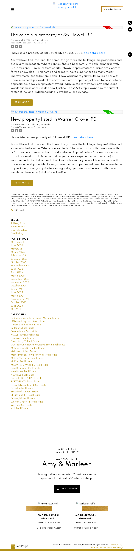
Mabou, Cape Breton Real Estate (29, 199)
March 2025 (18, 276)
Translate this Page (113, 9)
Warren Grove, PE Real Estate (32, 43)
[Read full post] (67, 29)
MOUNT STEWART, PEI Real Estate (39, 201)
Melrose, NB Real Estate (52, 199)
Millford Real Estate (18, 201)
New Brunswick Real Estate (63, 201)
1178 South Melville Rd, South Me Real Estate (38, 194)
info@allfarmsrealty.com (48, 528)
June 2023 (17, 306)
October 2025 (19, 262)
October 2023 (19, 302)
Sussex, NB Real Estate (25, 205)
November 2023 (20, 299)
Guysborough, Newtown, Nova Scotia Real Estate (38, 345)
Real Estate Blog (19, 230)
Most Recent (17, 242)
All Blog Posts (18, 223)
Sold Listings (17, 233)
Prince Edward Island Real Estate (56, 203)
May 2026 (16, 249)
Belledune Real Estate (110, 194)
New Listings (18, 227)
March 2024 (18, 296)
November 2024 (20, 282)
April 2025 (17, 272)
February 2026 (19, 256)
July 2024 (16, 289)
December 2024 (20, 279)
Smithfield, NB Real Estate (96, 203)
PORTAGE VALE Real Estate (33, 203)
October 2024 (19, 286)
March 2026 (18, 252)
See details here (94, 53)
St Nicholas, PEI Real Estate (25, 395)
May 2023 (16, 309)
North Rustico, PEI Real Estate (26, 378)
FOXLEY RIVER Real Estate (40, 196)
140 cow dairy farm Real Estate (67, 194)
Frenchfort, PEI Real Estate (78, 196)
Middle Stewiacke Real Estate (106, 199)
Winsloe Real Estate (66, 205)
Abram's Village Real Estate (90, 194)
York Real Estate (80, 205)
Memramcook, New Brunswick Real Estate (78, 199)
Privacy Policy (116, 545)
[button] (112, 9)
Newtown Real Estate (101, 201)
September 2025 (20, 266)
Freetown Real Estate (59, 196)
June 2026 (17, 245)
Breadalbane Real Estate (20, 196)
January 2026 (19, 259)
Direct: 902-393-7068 (48, 523)
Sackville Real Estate (78, 203)
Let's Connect (68, 489)
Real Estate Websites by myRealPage (107, 548)
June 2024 (17, 292)
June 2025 (17, 269)
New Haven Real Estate (83, 201)
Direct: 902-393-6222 (85, 523)
